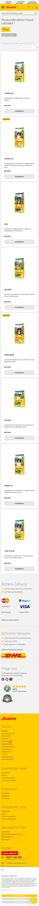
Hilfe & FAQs (5, 736)
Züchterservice (6, 749)
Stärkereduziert (6, 837)
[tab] (19, 35)
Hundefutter (5, 793)
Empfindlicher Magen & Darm (11, 834)
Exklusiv (6, 119)
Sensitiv (4, 775)
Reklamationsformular (14, 867)
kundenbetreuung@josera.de (16, 863)
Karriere (4, 754)
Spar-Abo (4, 741)
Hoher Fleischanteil (8, 778)
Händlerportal (6, 752)
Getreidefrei (5, 773)
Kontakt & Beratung (8, 733)
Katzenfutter (5, 796)
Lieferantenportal (7, 757)
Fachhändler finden (29, 7)
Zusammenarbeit (7, 759)
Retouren (4, 739)
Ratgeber (4, 731)
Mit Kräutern (5, 839)
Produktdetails (19, 111)
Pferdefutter (5, 798)
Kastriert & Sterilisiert (8, 780)
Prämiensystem (6, 744)
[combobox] (19, 13)
